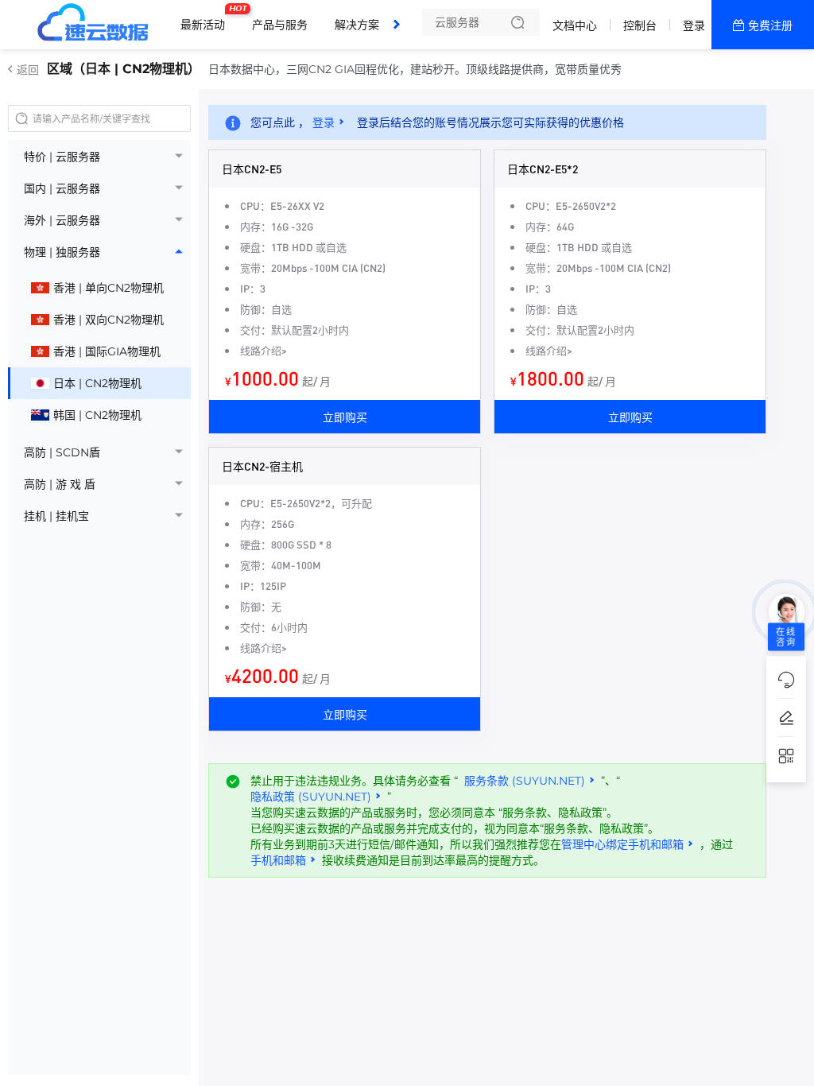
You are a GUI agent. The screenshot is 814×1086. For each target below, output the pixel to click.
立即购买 (345, 416)
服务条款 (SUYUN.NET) (524, 781)
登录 (694, 25)
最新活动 (206, 18)
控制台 (640, 25)
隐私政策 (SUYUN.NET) (310, 796)
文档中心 (574, 25)
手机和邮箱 (278, 860)
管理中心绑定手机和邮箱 (622, 844)
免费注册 (770, 25)
